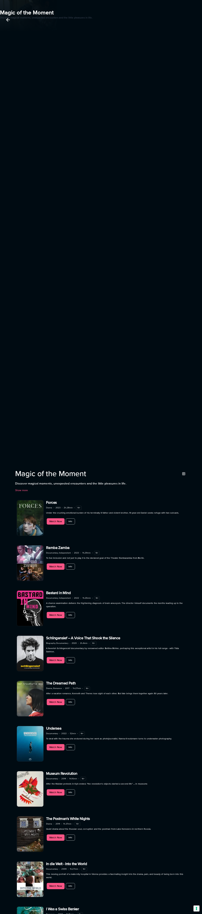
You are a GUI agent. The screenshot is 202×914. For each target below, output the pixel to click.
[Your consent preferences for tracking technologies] (196, 908)
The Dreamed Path (61, 683)
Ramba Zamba (57, 547)
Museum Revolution (61, 773)
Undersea (53, 728)
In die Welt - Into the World (66, 864)
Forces (51, 502)
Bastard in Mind (58, 593)
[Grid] (184, 474)
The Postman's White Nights (68, 818)
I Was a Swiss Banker (62, 909)
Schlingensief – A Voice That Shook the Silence (83, 638)
